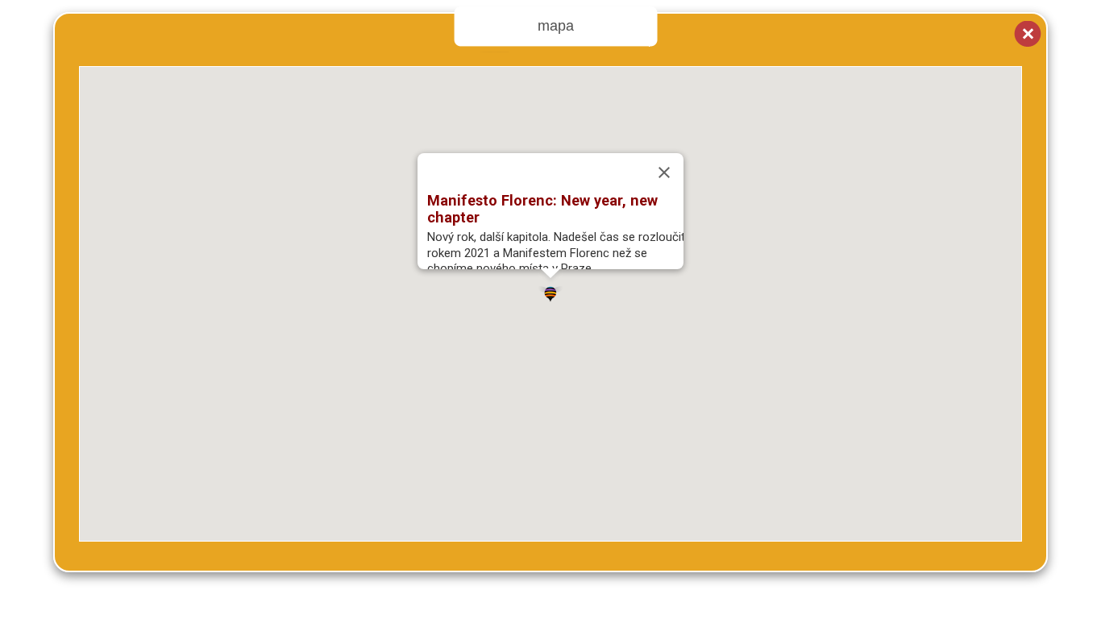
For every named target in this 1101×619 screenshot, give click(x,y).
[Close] (664, 172)
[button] (550, 291)
